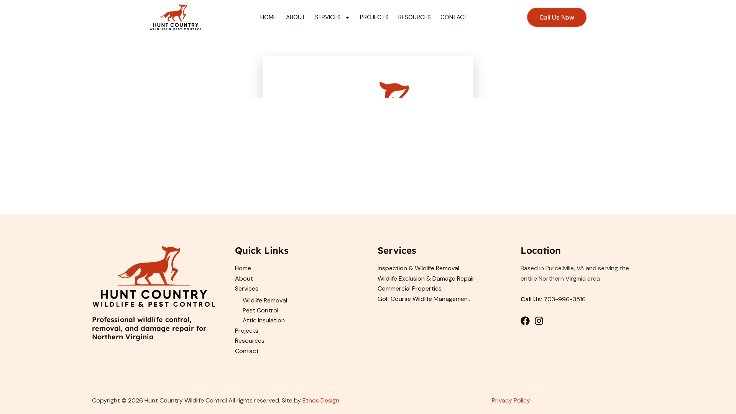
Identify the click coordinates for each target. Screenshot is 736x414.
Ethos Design (320, 400)
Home (268, 17)
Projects (374, 17)
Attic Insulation (264, 320)
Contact (454, 17)
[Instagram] (539, 320)
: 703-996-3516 (553, 299)
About (296, 17)
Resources (414, 17)
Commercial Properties (410, 288)
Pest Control (260, 310)
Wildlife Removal (265, 300)
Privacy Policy (511, 400)
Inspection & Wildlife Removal (418, 268)
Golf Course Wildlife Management (424, 299)
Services (328, 17)
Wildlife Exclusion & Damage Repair (426, 278)
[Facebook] (525, 320)
